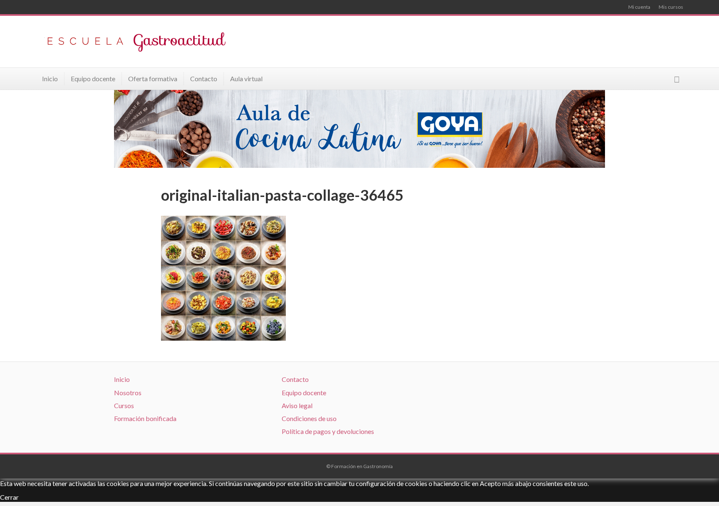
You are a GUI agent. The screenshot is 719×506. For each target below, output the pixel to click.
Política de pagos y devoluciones (328, 431)
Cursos (124, 405)
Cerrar (9, 497)
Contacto (203, 78)
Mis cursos (671, 7)
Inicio (50, 78)
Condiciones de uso (309, 418)
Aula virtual (246, 78)
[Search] (676, 79)
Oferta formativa (152, 78)
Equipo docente (93, 78)
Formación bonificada (145, 418)
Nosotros (127, 392)
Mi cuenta (639, 7)
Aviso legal (297, 405)
